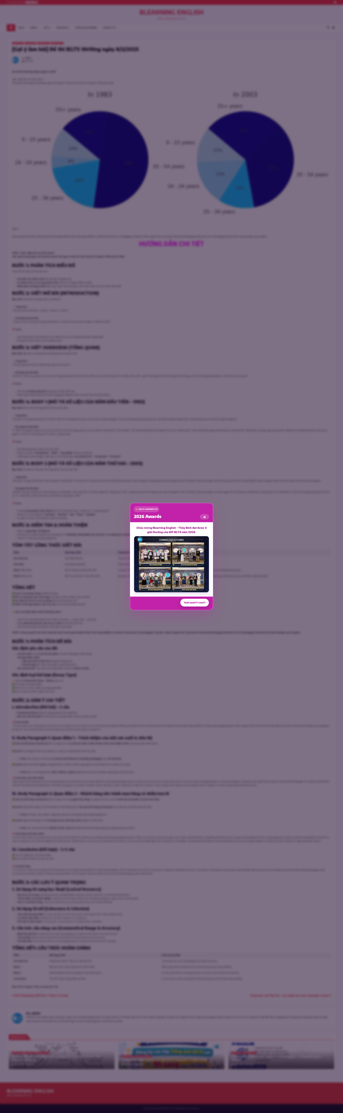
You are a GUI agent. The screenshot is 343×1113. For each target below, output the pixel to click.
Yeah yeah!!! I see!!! (195, 602)
